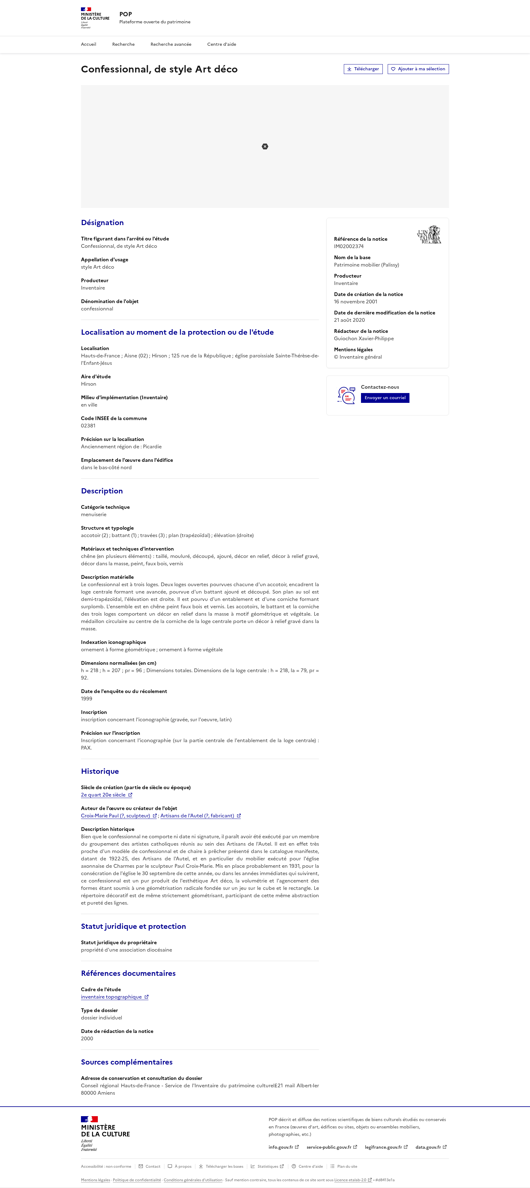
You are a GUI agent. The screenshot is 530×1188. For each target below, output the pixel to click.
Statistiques (268, 1166)
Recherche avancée (171, 44)
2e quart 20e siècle (103, 794)
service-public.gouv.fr (329, 1147)
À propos (183, 1166)
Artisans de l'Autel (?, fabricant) (197, 815)
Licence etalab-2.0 (350, 1180)
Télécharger (366, 69)
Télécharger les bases (224, 1166)
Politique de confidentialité (137, 1180)
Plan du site (347, 1166)
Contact (153, 1166)
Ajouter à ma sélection (421, 69)
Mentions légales (95, 1180)
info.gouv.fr (281, 1147)
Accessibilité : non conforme (106, 1166)
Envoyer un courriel (385, 398)
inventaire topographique (111, 996)
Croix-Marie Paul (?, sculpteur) (115, 815)
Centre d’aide (311, 1166)
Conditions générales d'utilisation (193, 1180)
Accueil (88, 44)
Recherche (123, 44)
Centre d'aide (221, 44)
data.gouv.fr (428, 1147)
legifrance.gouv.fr (383, 1147)
